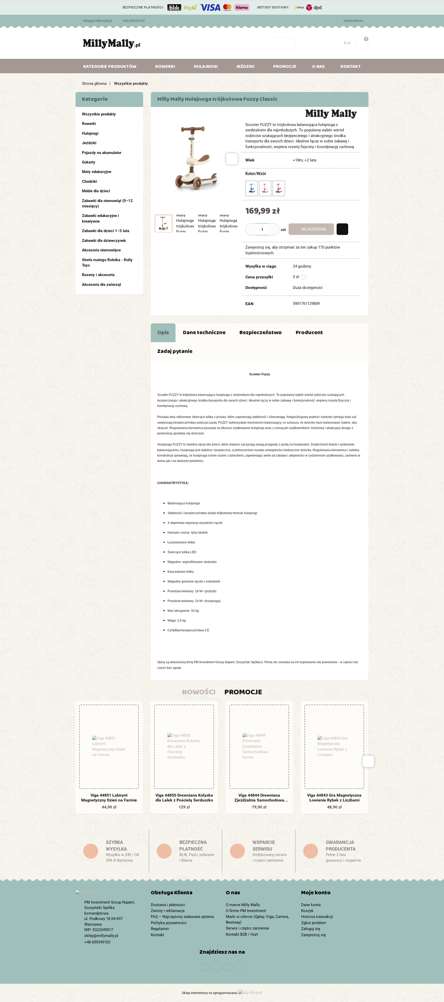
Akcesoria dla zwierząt (101, 284)
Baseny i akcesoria (98, 274)
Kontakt (350, 67)
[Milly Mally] (331, 113)
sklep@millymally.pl (97, 21)
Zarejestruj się (313, 935)
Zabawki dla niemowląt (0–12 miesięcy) (107, 203)
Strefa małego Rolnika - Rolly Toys (107, 263)
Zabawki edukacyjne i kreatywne (100, 218)
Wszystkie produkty (99, 114)
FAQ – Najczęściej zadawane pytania (182, 916)
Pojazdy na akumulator (101, 152)
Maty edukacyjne (96, 171)
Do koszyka (313, 229)
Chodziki (89, 181)
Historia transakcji (317, 916)
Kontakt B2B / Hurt (242, 934)
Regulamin (160, 928)
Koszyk (307, 910)
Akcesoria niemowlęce (101, 250)
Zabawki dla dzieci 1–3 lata (105, 231)
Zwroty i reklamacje (168, 910)
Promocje (284, 67)
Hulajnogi (90, 133)
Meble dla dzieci (96, 191)
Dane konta (311, 905)
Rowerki (89, 123)
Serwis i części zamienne (247, 928)
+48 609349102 (133, 21)
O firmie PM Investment (246, 910)
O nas (318, 67)
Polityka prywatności (169, 923)
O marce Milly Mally (243, 905)
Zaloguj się (310, 928)
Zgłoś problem (313, 923)
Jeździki (89, 143)
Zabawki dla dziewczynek (104, 240)
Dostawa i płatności (168, 905)
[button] (184, 894)
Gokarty (88, 162)
